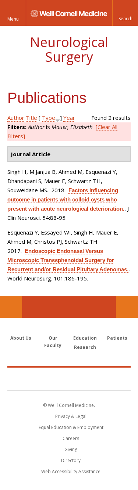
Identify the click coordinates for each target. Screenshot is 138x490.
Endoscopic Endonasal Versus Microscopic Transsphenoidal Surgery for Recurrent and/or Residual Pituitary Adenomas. (67, 260)
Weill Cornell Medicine (69, 378)
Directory (71, 460)
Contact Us (127, 307)
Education (85, 338)
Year (69, 117)
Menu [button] (13, 19)
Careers (71, 438)
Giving (70, 449)
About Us (20, 338)
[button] (125, 13)
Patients (117, 338)
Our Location (11, 307)
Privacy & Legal (70, 416)
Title (31, 117)
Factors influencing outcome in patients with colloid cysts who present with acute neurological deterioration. (65, 199)
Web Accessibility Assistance (70, 471)
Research (85, 347)
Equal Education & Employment (71, 427)
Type (48, 117)
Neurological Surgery (69, 49)
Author (15, 117)
